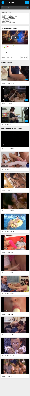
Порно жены (6, 14)
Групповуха (12, 52)
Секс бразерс (6, 20)
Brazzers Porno (6, 15)
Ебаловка (10, 2)
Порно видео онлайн (8, 17)
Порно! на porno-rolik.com (9, 16)
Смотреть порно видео (8, 18)
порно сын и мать (6, 12)
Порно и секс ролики (8, 22)
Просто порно (6, 21)
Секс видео (5, 19)
